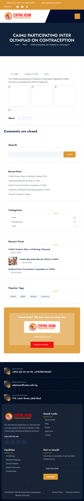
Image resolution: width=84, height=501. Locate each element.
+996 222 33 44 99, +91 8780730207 (20, 3)
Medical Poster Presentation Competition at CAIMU (27, 185)
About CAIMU (50, 420)
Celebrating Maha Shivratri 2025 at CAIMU (24, 181)
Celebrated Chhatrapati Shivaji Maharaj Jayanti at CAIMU (29, 189)
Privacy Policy (57, 492)
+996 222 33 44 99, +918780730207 (32, 372)
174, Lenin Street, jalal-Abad (26, 398)
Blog (46, 424)
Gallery (47, 428)
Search (12, 145)
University (45, 297)
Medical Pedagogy (13, 460)
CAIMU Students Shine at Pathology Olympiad (29, 249)
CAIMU (13, 297)
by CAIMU (14, 74)
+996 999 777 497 (42, 337)
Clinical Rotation (12, 464)
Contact (48, 435)
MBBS (23, 297)
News (25, 44)
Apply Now (49, 431)
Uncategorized (17, 222)
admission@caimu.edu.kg (51, 3)
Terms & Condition (73, 492)
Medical (33, 297)
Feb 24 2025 (16, 272)
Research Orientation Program (19, 194)
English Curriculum (13, 467)
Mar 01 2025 (16, 252)
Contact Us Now (41, 345)
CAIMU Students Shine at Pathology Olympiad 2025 (27, 176)
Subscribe (50, 477)
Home (17, 44)
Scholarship (10, 456)
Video (14, 226)
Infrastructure (11, 471)
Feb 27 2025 (27, 262)
